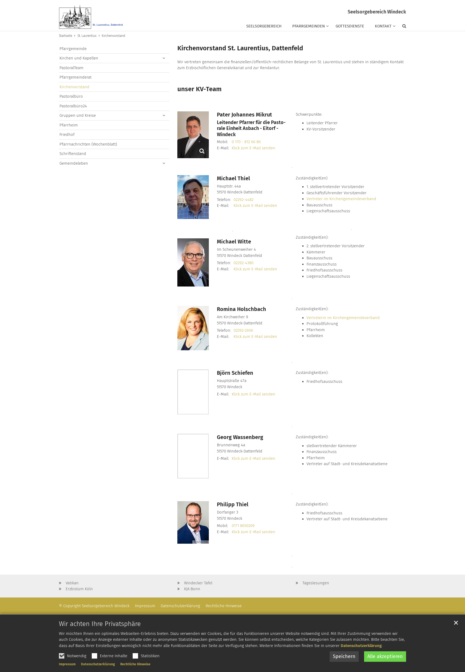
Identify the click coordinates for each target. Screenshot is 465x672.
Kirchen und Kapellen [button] (78, 58)
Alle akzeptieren (385, 656)
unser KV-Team (199, 89)
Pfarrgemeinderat (75, 77)
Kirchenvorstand (113, 36)
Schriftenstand (72, 153)
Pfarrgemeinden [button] (308, 26)
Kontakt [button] (383, 26)
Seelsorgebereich (263, 26)
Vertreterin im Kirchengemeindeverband (343, 317)
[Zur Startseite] (91, 15)
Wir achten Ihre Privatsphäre (100, 624)
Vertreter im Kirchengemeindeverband (341, 198)
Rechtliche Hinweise (135, 664)
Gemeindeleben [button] (73, 163)
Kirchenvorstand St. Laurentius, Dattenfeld (240, 48)
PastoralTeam (71, 67)
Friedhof (67, 134)
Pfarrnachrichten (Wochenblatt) (88, 144)
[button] (401, 27)
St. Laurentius (87, 36)
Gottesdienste (350, 26)
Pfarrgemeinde (73, 48)
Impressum (67, 664)
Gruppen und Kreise (77, 115)
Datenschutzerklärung (361, 645)
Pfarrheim (68, 125)
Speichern (344, 656)
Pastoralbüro (71, 96)
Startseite (65, 36)
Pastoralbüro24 (73, 106)
